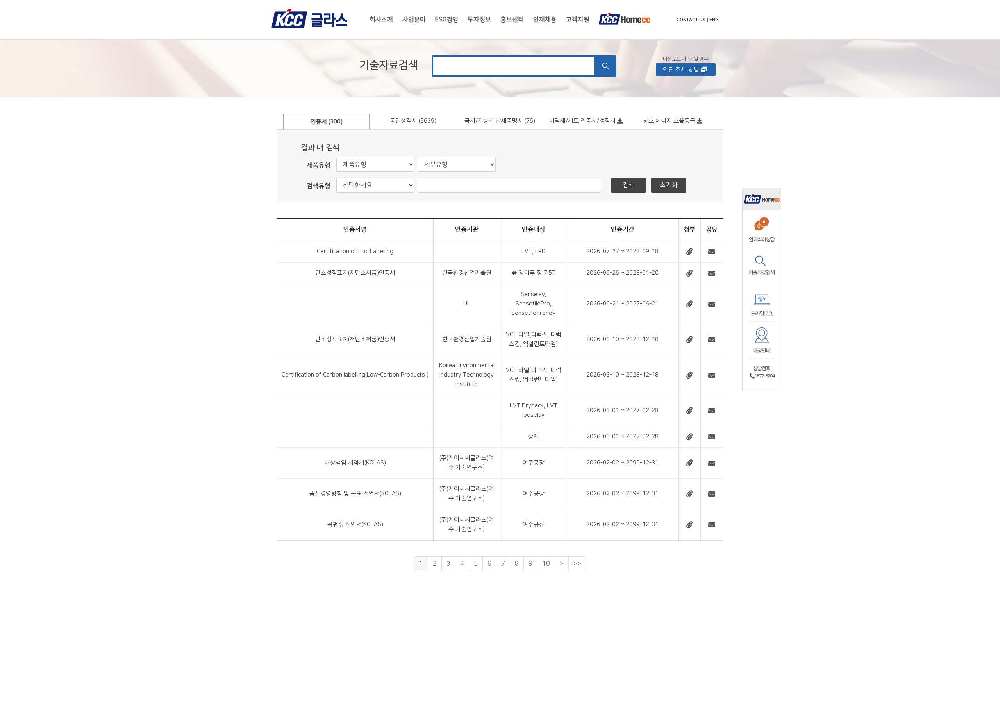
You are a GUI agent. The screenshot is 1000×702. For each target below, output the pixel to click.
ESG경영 (446, 19)
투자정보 (479, 19)
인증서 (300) (327, 121)
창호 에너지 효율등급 (670, 121)
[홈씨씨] (762, 198)
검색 (628, 185)
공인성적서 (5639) (413, 121)
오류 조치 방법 (681, 69)
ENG (714, 19)
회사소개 (381, 19)
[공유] (711, 251)
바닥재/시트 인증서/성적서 (583, 121)
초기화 (669, 185)
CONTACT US (691, 19)
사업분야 (414, 19)
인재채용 (545, 19)
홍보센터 (512, 19)
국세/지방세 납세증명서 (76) (499, 121)
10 (546, 563)
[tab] (326, 121)
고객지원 (577, 19)
